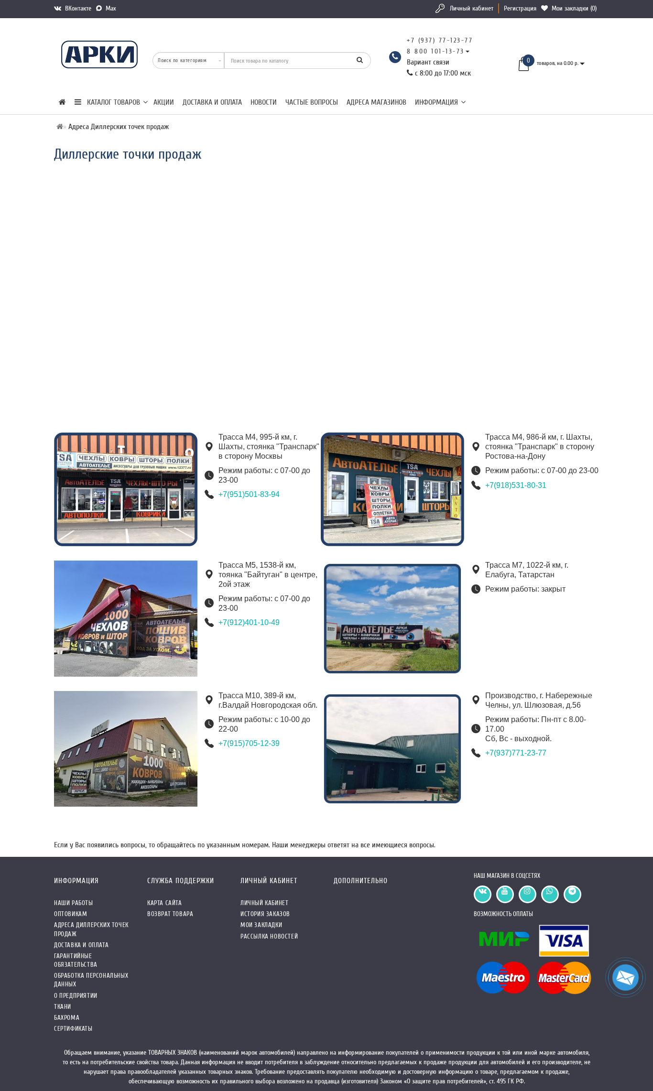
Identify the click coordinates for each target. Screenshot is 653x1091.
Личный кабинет (471, 8)
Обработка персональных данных (91, 980)
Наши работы (73, 903)
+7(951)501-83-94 (249, 494)
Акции (163, 102)
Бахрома (66, 1017)
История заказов (265, 914)
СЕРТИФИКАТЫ (73, 1028)
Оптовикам (70, 914)
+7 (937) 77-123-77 (440, 40)
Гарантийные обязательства (76, 960)
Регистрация (520, 8)
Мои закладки (261, 925)
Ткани (62, 1006)
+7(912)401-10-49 (249, 622)
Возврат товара (170, 914)
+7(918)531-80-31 (515, 485)
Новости (263, 102)
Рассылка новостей (269, 936)
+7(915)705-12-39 (249, 743)
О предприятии (76, 995)
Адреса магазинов (376, 102)
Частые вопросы (311, 102)
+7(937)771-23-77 (515, 753)
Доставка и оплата (212, 102)
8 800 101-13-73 (436, 51)
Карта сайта (164, 903)
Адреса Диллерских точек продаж (91, 929)
